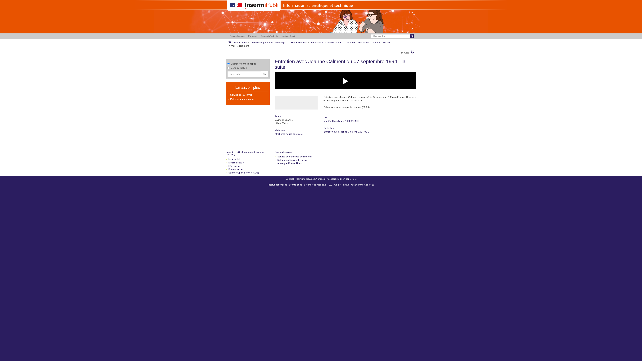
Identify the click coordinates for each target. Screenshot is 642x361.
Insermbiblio (234, 159)
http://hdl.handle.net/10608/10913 (341, 121)
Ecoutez (405, 52)
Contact (290, 178)
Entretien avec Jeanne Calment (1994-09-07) (371, 42)
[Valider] (412, 36)
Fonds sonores (299, 42)
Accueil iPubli (240, 42)
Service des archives (241, 94)
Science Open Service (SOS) (243, 172)
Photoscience (235, 169)
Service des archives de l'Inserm (294, 156)
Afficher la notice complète (289, 134)
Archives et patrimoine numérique (268, 42)
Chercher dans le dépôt (243, 63)
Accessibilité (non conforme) (342, 178)
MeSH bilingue (236, 162)
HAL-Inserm (234, 166)
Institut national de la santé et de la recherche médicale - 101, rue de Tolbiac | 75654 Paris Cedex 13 (321, 184)
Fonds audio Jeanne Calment (326, 42)
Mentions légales (305, 178)
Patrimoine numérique (242, 99)
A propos (320, 178)
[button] (237, 36)
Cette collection (239, 68)
